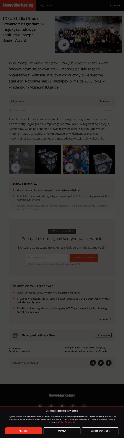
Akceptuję (24, 430)
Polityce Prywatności (67, 422)
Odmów (62, 430)
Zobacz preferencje (100, 430)
